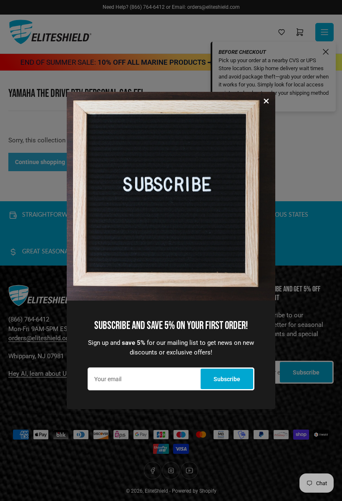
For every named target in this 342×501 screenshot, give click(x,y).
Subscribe (227, 379)
